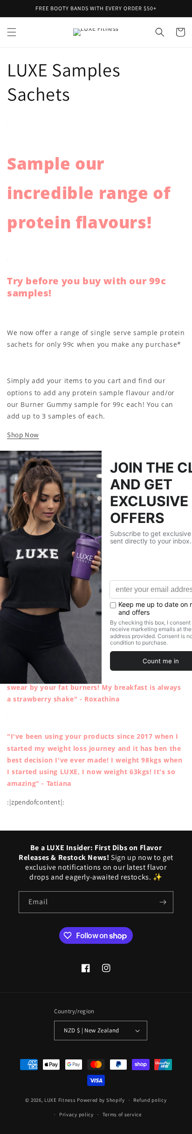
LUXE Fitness (59, 1100)
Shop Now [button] (23, 434)
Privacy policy (76, 1114)
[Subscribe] (162, 902)
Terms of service (122, 1114)
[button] (11, 32)
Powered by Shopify (101, 1100)
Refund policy (149, 1100)
